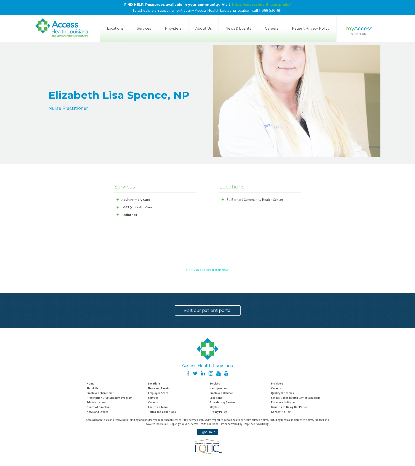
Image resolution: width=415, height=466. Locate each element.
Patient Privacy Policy (310, 28)
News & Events (238, 28)
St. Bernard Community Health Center (255, 199)
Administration (96, 402)
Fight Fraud (207, 432)
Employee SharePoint (100, 393)
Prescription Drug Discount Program (109, 397)
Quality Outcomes (282, 393)
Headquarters (218, 388)
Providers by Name (283, 402)
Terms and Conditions (162, 411)
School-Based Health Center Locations (295, 397)
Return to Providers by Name (208, 269)
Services (144, 28)
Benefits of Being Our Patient (290, 407)
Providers (173, 28)
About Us (203, 28)
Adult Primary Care (135, 199)
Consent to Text (281, 411)
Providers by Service (222, 402)
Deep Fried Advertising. (256, 424)
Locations (154, 383)
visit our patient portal (207, 310)
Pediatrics (129, 214)
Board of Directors (98, 407)
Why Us (214, 407)
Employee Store (158, 393)
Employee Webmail (221, 393)
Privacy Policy (218, 411)
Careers (271, 28)
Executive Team (158, 407)
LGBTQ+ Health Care (136, 207)
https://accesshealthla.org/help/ (261, 5)
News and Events (158, 388)
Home (90, 383)
